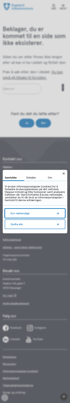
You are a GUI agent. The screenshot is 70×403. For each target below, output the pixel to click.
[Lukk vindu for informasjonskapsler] (64, 173)
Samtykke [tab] (11, 177)
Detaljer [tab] (31, 177)
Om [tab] (50, 177)
